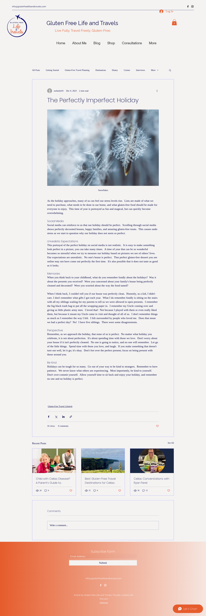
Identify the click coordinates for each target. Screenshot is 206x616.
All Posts (36, 70)
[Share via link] (70, 416)
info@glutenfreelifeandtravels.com (29, 6)
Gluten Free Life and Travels (82, 23)
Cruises (127, 70)
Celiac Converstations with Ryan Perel (151, 481)
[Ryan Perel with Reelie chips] (152, 461)
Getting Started (52, 70)
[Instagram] (192, 6)
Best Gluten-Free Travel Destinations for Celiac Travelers (100, 481)
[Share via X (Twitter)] (56, 416)
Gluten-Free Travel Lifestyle (60, 406)
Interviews (140, 70)
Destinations (100, 70)
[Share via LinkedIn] (63, 416)
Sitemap (104, 602)
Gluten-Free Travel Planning (77, 70)
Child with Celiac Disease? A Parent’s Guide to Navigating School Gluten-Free (53, 481)
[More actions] (157, 91)
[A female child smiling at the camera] (54, 461)
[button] (174, 22)
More (153, 70)
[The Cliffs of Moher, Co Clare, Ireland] (103, 461)
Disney (115, 70)
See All (171, 443)
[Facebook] (187, 6)
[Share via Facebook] (48, 416)
